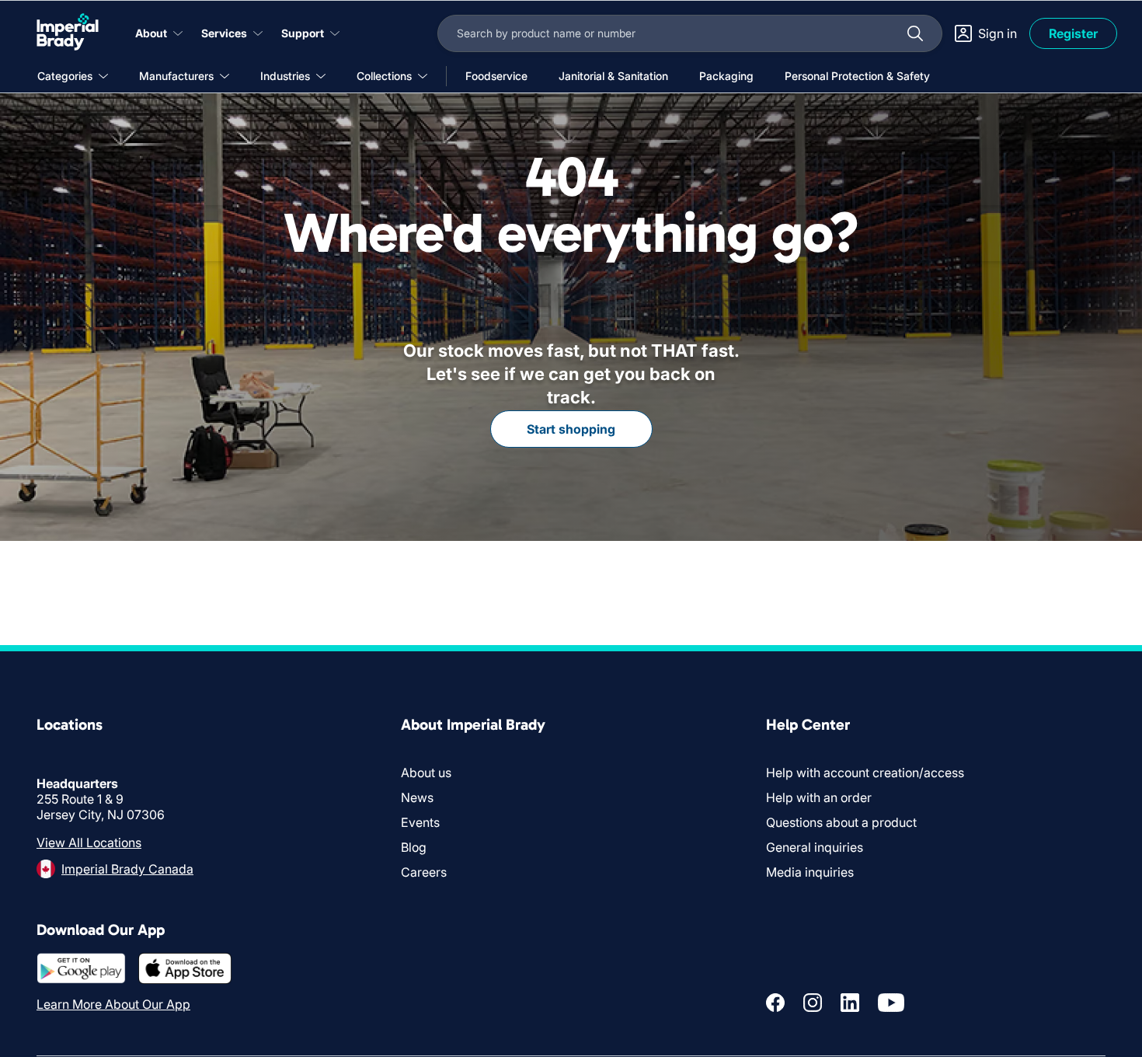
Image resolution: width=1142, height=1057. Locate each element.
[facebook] (775, 1002)
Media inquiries (810, 872)
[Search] (915, 33)
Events (420, 822)
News (417, 797)
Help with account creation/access (865, 772)
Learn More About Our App (113, 1004)
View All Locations (89, 842)
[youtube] (891, 1002)
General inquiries (814, 847)
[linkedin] (850, 1002)
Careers (424, 872)
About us (426, 772)
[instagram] (812, 1002)
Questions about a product (841, 822)
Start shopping (571, 429)
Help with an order (819, 797)
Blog (414, 847)
